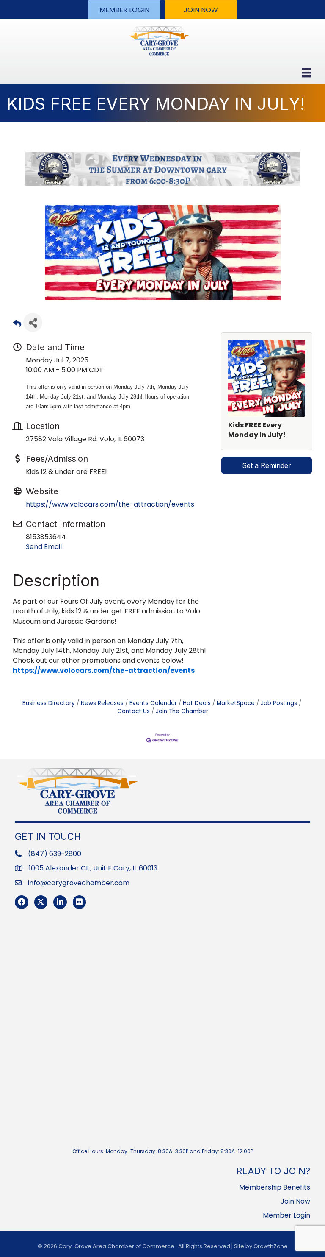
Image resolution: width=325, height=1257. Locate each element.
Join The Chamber (182, 711)
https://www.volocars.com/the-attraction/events (110, 504)
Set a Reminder (266, 465)
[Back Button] (17, 325)
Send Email (44, 547)
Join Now (295, 1201)
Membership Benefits (274, 1187)
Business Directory (48, 703)
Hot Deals (197, 703)
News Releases (102, 703)
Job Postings (279, 703)
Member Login (286, 1215)
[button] (124, 9)
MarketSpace (236, 703)
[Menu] (306, 72)
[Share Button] (32, 322)
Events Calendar (153, 703)
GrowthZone (270, 1246)
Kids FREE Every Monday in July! (257, 430)
